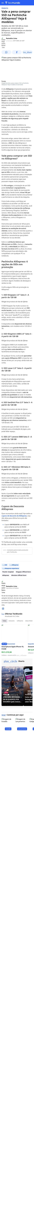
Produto (5, 8)
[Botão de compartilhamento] (6, 52)
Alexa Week (28, 621)
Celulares (12, 621)
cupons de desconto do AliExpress (14, 516)
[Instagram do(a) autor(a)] (3, 608)
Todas (4, 621)
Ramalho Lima (11, 38)
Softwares (20, 621)
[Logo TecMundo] (12, 3)
